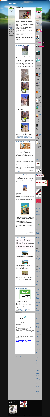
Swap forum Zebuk (39, 142)
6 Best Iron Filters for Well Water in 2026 (38, 219)
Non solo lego (37, 391)
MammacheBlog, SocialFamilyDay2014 (21, 288)
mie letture (31, 303)
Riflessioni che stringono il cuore (38, 289)
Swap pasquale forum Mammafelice (40, 92)
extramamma (37, 254)
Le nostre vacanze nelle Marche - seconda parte (23, 141)
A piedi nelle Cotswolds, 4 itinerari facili (37, 238)
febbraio (12, 18)
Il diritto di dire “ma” (38, 214)
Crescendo (37, 367)
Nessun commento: (26, 170)
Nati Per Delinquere (37, 373)
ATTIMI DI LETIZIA (37, 305)
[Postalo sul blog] (30, 170)
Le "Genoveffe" (37, 370)
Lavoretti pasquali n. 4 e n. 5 (40, 107)
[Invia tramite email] (28, 136)
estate (27, 137)
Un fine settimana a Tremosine (20, 237)
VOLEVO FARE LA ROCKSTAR (38, 242)
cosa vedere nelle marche (24, 137)
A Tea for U (37, 308)
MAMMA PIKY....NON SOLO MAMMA (38, 232)
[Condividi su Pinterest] (32, 170)
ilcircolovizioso (38, 258)
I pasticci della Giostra (38, 313)
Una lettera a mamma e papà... (38, 67)
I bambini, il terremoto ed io (37, 277)
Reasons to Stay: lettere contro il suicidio (38, 229)
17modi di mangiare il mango (37, 318)
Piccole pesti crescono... (37, 366)
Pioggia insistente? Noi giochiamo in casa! (38, 333)
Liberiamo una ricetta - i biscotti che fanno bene (38, 380)
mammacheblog (21, 310)
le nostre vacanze (25, 171)
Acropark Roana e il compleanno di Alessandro (38, 265)
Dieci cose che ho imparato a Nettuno (38, 349)
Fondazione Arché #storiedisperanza (12, 14)
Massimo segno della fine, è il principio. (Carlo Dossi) (37, 363)
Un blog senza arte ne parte (38, 217)
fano (29, 137)
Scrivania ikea (40, 99)
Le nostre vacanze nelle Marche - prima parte (22, 174)
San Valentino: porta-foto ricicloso (38, 284)
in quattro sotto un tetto (38, 378)
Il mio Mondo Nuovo (37, 276)
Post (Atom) (19, 356)
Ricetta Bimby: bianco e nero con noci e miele (38, 273)
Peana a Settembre (38, 302)
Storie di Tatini (38, 268)
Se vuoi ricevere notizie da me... (37, 243)
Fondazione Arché (18, 22)
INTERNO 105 (37, 356)
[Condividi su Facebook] (30, 136)
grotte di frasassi (21, 171)
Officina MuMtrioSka (37, 360)
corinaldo (19, 137)
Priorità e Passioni (37, 287)
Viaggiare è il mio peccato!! (37, 237)
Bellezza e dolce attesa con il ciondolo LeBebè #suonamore (37, 293)
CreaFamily (37, 344)
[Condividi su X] (29, 136)
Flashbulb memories (37, 383)
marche (28, 233)
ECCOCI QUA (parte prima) (37, 323)
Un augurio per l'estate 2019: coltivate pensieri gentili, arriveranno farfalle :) (38, 260)
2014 (18, 310)
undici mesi (37, 331)
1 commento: (25, 136)
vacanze (29, 171)
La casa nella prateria (37, 227)
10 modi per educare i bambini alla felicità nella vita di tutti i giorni (38, 337)
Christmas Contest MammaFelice (40, 134)
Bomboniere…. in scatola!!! (38, 281)
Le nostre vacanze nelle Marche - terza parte (22, 45)
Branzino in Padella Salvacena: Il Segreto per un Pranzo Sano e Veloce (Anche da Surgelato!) (38, 210)
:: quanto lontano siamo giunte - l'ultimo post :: (38, 375)
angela (11, 28)
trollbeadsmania (37, 314)
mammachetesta (38, 271)
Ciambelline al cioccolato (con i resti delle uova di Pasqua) (38, 310)
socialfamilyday (25, 310)
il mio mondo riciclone (37, 389)
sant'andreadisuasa (31, 233)
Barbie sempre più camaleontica (38, 255)
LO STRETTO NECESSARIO (37, 234)
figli (18, 171)
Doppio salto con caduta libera (38, 251)
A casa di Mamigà (37, 250)
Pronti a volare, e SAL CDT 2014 (38, 298)
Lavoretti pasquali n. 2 (40, 74)
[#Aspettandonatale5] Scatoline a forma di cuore (38, 328)
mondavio (31, 137)
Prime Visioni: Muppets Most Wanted (37, 357)
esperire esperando (37, 341)
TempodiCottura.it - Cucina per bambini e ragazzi (38, 207)
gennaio (12, 19)
